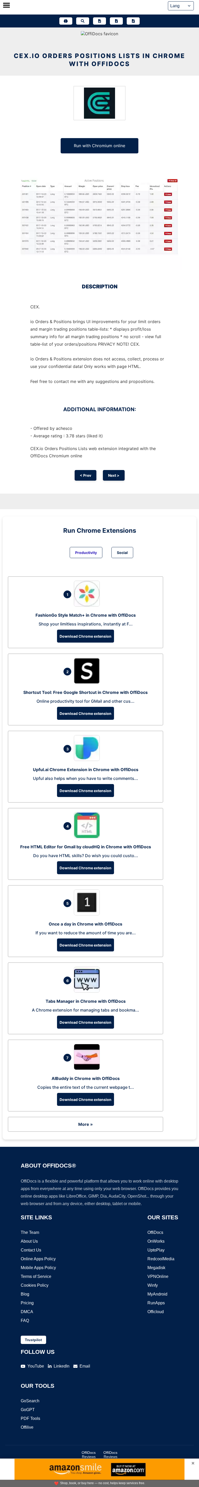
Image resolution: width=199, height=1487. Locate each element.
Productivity (86, 552)
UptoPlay (156, 1250)
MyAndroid (157, 1294)
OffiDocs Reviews (89, 1454)
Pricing (27, 1303)
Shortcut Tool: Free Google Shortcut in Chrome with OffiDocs (85, 692)
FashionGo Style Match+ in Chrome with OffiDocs (85, 615)
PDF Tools (30, 1418)
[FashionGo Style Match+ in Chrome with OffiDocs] (88, 605)
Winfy (152, 1285)
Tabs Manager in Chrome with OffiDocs (86, 1001)
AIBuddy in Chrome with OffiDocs (86, 1078)
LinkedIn (61, 1366)
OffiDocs (155, 1232)
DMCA (27, 1312)
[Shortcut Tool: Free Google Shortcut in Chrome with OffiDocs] (88, 682)
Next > (113, 475)
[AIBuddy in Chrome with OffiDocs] (88, 1068)
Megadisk (156, 1267)
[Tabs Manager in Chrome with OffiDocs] (88, 991)
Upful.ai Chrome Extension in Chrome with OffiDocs (85, 769)
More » (85, 1124)
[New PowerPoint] (133, 21)
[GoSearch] (82, 21)
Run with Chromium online (99, 145)
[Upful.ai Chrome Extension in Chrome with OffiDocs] (88, 759)
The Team (30, 1232)
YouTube (35, 1366)
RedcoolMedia (160, 1259)
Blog (25, 1294)
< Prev (85, 475)
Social (122, 552)
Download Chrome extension (85, 636)
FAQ (25, 1320)
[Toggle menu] (6, 5)
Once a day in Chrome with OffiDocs (85, 924)
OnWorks (156, 1241)
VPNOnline (157, 1276)
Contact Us (31, 1250)
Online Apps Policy (38, 1259)
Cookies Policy (34, 1285)
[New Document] (99, 21)
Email (85, 1366)
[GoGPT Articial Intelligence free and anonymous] (65, 21)
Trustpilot (33, 1340)
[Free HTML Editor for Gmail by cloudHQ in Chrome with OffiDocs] (88, 836)
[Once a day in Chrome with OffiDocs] (88, 913)
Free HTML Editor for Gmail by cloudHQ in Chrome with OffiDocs (85, 846)
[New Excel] (116, 21)
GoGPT (28, 1409)
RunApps (156, 1303)
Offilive (27, 1427)
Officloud (155, 1312)
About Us (29, 1241)
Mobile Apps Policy (38, 1267)
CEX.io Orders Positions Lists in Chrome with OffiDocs (99, 60)
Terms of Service (36, 1276)
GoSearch (30, 1401)
